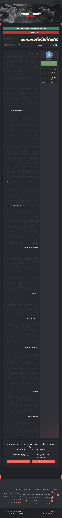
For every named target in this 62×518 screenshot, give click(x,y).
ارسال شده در (32, 53)
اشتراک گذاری (20, 45)
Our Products (47, 500)
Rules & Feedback (45, 494)
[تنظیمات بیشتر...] (8, 53)
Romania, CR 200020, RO (56, 492)
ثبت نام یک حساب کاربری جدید (43, 461)
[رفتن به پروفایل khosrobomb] (56, 45)
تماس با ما (8, 502)
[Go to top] (31, 512)
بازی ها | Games (42, 45)
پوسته (14, 502)
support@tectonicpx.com (55, 496)
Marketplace (47, 497)
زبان (19, 502)
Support (48, 503)
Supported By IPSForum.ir (16, 515)
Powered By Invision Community (16, 513)
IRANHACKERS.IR (52, 513)
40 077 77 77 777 (56, 498)
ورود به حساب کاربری (19, 461)
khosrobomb (47, 44)
